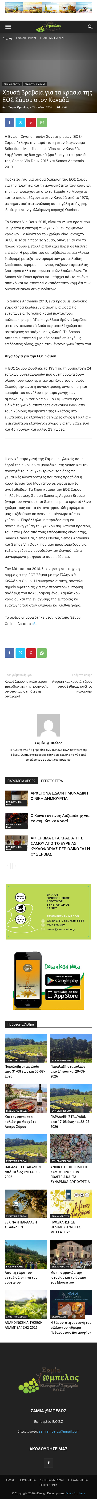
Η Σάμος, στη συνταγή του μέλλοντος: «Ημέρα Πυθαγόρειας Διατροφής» (70, 1327)
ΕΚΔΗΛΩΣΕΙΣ (59, 1316)
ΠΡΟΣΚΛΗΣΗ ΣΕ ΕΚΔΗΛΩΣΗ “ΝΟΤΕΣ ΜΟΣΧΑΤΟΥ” (65, 1227)
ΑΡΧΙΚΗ (10, 1480)
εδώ (35, 623)
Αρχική (7, 38)
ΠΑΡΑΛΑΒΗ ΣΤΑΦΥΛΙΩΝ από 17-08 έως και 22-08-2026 (70, 1122)
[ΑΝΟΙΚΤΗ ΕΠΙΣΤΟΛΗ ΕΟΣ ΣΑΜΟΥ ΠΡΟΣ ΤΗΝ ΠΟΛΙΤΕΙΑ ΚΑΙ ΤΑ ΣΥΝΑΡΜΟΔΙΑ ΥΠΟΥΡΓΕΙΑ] (71, 1148)
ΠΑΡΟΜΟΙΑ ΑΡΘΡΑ (22, 781)
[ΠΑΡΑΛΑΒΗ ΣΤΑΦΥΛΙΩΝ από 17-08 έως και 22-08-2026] (71, 1098)
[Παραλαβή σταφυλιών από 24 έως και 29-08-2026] (71, 1048)
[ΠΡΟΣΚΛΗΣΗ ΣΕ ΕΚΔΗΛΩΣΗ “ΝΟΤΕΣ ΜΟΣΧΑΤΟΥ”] (71, 1204)
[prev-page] (8, 866)
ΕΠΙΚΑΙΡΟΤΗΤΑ (78, 1480)
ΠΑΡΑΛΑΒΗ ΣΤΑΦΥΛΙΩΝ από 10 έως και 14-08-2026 (23, 1172)
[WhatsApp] (42, 122)
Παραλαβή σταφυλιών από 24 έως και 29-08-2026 (67, 1071)
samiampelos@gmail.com (59, 1431)
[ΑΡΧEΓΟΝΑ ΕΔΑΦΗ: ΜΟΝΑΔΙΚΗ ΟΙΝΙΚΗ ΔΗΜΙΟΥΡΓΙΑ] (16, 799)
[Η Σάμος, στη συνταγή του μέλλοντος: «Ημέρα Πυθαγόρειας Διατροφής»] (71, 1304)
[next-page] (15, 866)
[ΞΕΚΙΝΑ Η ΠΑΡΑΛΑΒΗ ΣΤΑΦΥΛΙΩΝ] (26, 1204)
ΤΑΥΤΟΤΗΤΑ (28, 1480)
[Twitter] (20, 122)
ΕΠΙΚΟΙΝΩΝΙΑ (48, 1485)
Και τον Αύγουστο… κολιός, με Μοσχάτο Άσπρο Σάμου (20, 1122)
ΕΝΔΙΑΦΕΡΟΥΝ (26, 38)
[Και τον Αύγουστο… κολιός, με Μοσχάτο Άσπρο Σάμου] (26, 1098)
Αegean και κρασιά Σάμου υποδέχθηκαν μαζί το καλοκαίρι (72, 686)
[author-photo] (48, 736)
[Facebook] (9, 122)
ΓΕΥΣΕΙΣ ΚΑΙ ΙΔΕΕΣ (16, 1110)
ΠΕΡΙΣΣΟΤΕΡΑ (52, 781)
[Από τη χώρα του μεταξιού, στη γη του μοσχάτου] (26, 1254)
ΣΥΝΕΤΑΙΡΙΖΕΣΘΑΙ (16, 1060)
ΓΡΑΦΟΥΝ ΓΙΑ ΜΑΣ (52, 38)
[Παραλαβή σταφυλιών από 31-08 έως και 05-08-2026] (26, 1048)
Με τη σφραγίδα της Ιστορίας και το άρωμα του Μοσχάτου (68, 1277)
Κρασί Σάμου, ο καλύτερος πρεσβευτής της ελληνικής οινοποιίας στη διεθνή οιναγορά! (26, 688)
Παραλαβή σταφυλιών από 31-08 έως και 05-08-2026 (25, 1071)
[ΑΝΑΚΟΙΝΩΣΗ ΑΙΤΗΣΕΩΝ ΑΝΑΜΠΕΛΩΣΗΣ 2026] (26, 1304)
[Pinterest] (31, 122)
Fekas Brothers (75, 1493)
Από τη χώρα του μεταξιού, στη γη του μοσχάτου (21, 1277)
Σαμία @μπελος (18, 107)
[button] (8, 27)
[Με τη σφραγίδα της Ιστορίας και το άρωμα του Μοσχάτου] (71, 1254)
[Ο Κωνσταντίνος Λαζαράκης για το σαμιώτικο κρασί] (16, 821)
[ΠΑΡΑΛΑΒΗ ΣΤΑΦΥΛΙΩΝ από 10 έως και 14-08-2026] (26, 1148)
